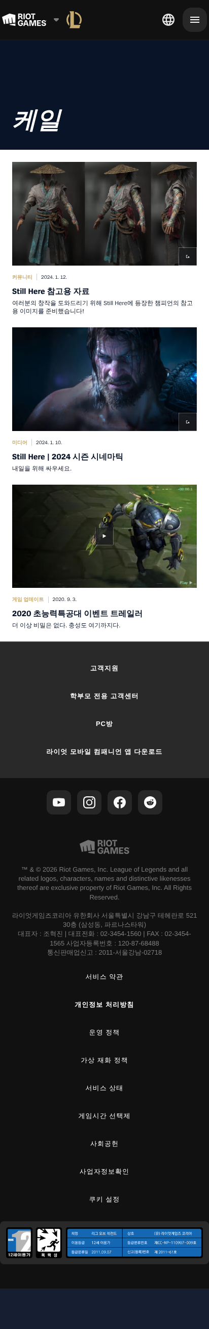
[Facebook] (120, 802)
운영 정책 (104, 1032)
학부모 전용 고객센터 (104, 696)
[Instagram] (89, 802)
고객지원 (104, 668)
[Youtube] (59, 802)
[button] (104, 238)
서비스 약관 (105, 976)
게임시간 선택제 (105, 1116)
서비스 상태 (105, 1088)
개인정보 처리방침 (104, 1004)
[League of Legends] (74, 20)
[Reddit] (150, 802)
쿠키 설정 (104, 1199)
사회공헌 (104, 1143)
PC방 (104, 723)
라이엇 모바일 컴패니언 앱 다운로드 (104, 751)
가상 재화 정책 (104, 1060)
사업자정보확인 (104, 1171)
